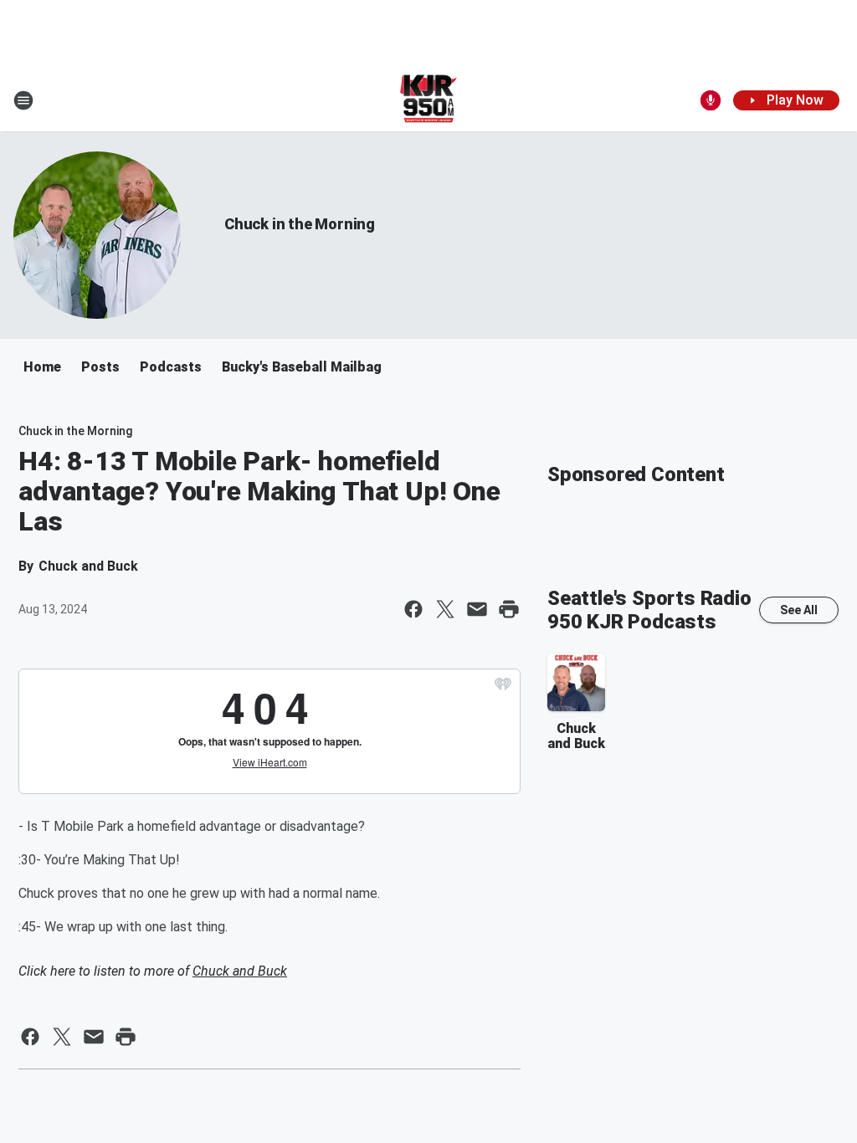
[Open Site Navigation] (23, 100)
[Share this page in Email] (477, 609)
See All (799, 610)
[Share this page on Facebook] (413, 609)
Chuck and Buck (239, 971)
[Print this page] (509, 609)
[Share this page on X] (445, 609)
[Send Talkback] (710, 100)
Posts (100, 367)
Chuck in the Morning (299, 224)
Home (42, 367)
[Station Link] (429, 100)
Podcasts (171, 367)
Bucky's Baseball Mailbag (302, 367)
